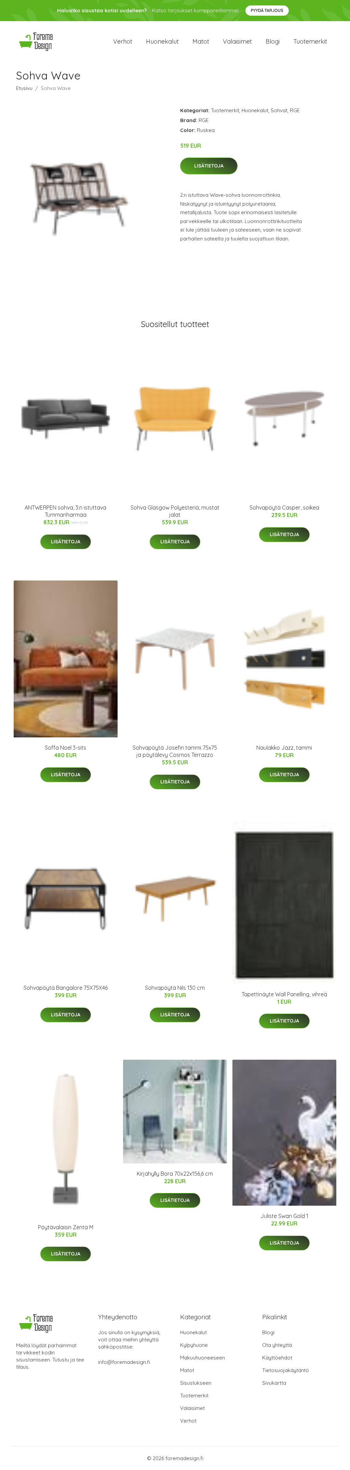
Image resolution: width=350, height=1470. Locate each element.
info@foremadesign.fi (124, 1362)
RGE (295, 110)
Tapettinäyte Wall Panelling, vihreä (284, 994)
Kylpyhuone (194, 1345)
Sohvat (279, 110)
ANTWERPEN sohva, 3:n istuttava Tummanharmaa (65, 511)
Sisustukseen (195, 1383)
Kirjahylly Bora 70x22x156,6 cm (175, 1173)
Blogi (273, 41)
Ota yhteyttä (277, 1345)
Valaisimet (237, 41)
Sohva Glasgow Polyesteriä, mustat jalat (175, 511)
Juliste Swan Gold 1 (284, 1215)
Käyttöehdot (277, 1357)
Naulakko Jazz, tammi (284, 747)
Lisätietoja (209, 166)
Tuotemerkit (310, 41)
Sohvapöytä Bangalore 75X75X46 (66, 987)
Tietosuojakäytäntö (285, 1370)
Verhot (122, 41)
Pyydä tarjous (267, 10)
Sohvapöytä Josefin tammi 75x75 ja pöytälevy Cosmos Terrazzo (175, 751)
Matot (200, 41)
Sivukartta (274, 1383)
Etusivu (24, 88)
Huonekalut (162, 41)
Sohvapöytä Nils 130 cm (175, 987)
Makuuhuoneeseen (202, 1357)
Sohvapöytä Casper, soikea (284, 507)
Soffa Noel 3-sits (65, 747)
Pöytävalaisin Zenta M (65, 1227)
